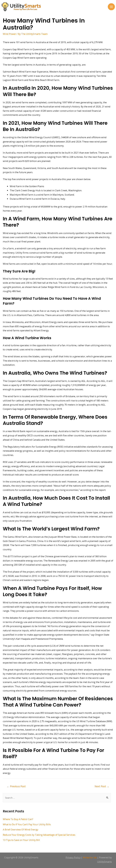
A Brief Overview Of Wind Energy (20, 829)
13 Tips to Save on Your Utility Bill (21, 840)
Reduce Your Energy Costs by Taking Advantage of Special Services (39, 834)
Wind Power (9, 33)
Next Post (102, 786)
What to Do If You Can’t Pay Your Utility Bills (27, 824)
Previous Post (16, 786)
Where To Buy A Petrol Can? (18, 819)
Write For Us (90, 857)
